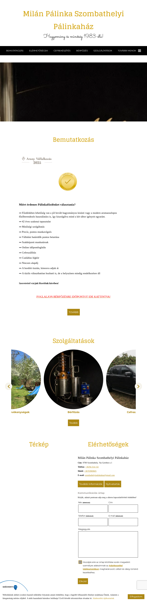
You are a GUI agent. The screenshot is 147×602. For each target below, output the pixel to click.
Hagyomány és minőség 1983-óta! (73, 23)
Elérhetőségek (38, 50)
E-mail (116, 515)
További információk (90, 484)
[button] (138, 386)
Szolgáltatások (102, 50)
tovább (73, 312)
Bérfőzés (82, 50)
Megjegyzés (84, 529)
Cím (111, 502)
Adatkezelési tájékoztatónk (103, 598)
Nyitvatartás (113, 484)
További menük (127, 50)
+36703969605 (90, 471)
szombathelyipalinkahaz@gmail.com (100, 475)
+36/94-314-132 (92, 467)
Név (84, 502)
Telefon (85, 515)
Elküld (83, 581)
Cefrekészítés (62, 50)
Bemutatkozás (14, 50)
